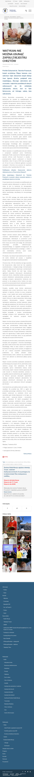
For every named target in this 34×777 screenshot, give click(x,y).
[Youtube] (30, 771)
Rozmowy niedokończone (10, 665)
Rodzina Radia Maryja (9, 739)
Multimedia (5, 656)
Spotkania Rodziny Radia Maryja (12, 698)
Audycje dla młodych (9, 695)
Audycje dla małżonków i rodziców (12, 686)
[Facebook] (23, 771)
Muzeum (17, 3)
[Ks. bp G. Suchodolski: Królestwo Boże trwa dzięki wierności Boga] (10, 523)
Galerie (5, 736)
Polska (5, 589)
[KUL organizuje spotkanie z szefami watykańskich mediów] (10, 551)
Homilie (6, 683)
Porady (6, 671)
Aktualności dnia (8, 662)
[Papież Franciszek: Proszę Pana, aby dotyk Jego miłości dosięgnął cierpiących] (24, 523)
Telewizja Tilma (7, 647)
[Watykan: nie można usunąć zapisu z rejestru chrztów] (17, 33)
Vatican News (27, 462)
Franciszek (6, 601)
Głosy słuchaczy (8, 707)
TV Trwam (15, 1)
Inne (5, 709)
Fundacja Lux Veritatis (9, 632)
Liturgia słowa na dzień (8, 748)
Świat (5, 592)
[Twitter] (25, 771)
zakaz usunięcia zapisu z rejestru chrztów (12, 464)
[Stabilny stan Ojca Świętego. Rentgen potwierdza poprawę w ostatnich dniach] (24, 551)
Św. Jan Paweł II (7, 607)
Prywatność (5, 761)
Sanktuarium (26, 1)
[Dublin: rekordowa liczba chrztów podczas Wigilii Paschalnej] (10, 565)
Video (5, 725)
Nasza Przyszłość (13, 6)
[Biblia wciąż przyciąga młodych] (24, 565)
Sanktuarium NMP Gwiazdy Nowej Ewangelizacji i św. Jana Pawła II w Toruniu (17, 628)
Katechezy (6, 668)
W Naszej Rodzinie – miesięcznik (11, 641)
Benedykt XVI (7, 604)
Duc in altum (7, 677)
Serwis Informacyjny (9, 712)
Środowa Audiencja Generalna (11, 734)
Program (5, 751)
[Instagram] (27, 771)
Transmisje (7, 701)
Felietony (6, 674)
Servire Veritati (22, 6)
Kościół (18, 16)
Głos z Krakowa (8, 680)
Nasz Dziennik (24, 3)
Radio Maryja (8, 1)
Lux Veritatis (10, 3)
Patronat (5, 759)
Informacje (5, 587)
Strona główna (13, 16)
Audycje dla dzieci (8, 692)
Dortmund (6, 745)
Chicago (6, 742)
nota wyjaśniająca (9, 462)
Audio (5, 659)
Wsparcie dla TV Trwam (11, 482)
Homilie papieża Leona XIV (10, 730)
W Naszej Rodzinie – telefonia (11, 644)
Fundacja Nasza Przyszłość (10, 635)
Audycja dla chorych (9, 689)
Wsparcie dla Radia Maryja (11, 480)
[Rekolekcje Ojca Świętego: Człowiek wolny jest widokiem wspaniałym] (24, 537)
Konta (4, 753)
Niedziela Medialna (8, 704)
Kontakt (4, 756)
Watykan (6, 598)
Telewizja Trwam (8, 621)
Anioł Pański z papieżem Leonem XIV (13, 728)
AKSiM (20, 1)
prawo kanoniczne (18, 462)
